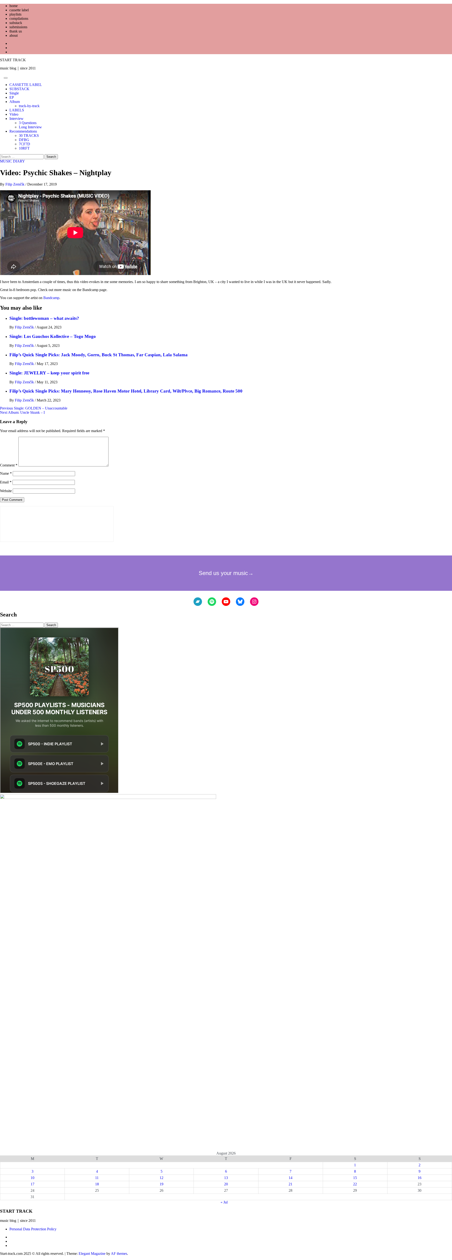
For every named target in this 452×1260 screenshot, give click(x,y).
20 (226, 1184)
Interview (16, 119)
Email (6, 482)
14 (290, 1178)
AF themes (119, 1254)
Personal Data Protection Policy (32, 1229)
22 (355, 1184)
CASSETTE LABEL (25, 85)
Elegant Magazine (92, 1254)
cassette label (19, 10)
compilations (18, 18)
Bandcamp (51, 298)
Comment (8, 465)
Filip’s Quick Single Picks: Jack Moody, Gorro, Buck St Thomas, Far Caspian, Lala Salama (98, 354)
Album (14, 102)
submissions (18, 27)
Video (13, 114)
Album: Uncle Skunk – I (22, 412)
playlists (15, 14)
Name (6, 473)
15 (355, 1178)
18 (97, 1184)
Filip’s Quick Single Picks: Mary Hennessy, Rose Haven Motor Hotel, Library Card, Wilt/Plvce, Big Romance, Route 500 (125, 391)
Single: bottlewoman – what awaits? (44, 318)
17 (32, 1184)
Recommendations (23, 131)
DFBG (24, 140)
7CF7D (24, 144)
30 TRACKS (29, 136)
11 (97, 1178)
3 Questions (27, 123)
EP (11, 97)
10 (32, 1178)
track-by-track (29, 106)
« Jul (224, 1202)
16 (419, 1178)
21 (290, 1184)
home (13, 6)
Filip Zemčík (15, 184)
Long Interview (30, 127)
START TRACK (13, 60)
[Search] (1, 77)
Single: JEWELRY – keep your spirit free (49, 372)
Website (6, 491)
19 (161, 1184)
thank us (15, 31)
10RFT (24, 148)
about (13, 35)
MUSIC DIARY (12, 161)
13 (226, 1178)
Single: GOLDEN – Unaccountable (33, 408)
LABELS (16, 110)
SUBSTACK (19, 89)
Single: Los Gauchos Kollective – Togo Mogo (52, 336)
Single (14, 93)
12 (161, 1178)
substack (15, 23)
